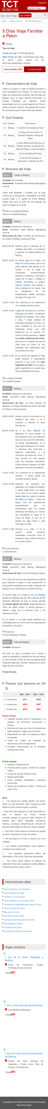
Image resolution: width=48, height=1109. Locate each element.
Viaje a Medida (25, 15)
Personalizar (20, 1103)
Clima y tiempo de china (14, 908)
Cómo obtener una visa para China (19, 900)
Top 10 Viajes (11, 15)
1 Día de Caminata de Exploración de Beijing (24, 1054)
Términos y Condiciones (14, 896)
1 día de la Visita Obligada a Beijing (24, 958)
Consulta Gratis (34, 69)
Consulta (36, 1103)
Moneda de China (11, 912)
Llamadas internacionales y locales (19, 919)
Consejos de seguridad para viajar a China (22, 904)
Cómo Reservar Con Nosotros (17, 889)
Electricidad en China (13, 923)
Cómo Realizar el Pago (14, 892)
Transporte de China (13, 927)
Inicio (3, 15)
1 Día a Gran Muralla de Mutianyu (24, 1005)
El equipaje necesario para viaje (18, 931)
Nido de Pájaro (27, 499)
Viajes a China (15, 21)
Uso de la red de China (14, 915)
